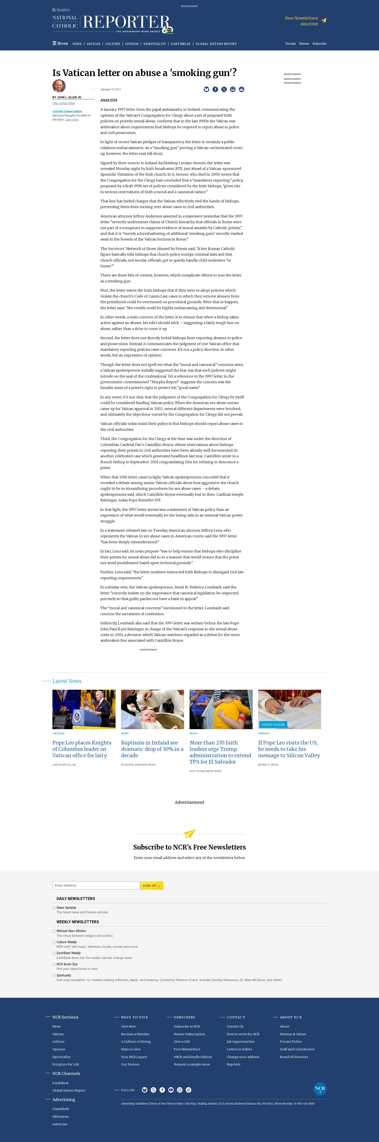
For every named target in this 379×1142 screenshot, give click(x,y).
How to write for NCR (243, 1034)
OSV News (149, 764)
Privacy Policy (291, 1042)
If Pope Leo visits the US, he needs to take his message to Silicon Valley (289, 749)
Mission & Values (293, 1034)
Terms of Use (157, 1103)
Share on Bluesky (206, 89)
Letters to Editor (239, 1049)
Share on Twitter (224, 89)
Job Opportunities (241, 1042)
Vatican (93, 44)
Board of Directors (294, 1057)
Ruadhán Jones (132, 764)
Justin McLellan (64, 764)
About (284, 1026)
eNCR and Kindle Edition (193, 1057)
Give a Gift (182, 1042)
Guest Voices (273, 724)
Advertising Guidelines (134, 1103)
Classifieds (60, 1109)
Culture (112, 44)
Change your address (243, 1057)
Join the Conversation (67, 111)
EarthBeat (181, 44)
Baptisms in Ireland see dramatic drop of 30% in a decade (152, 749)
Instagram (179, 1090)
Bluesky (144, 1090)
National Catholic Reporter (320, 1089)
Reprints (233, 1064)
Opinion (132, 44)
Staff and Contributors (297, 1049)
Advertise (59, 1124)
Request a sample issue (192, 1064)
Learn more (71, 119)
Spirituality (154, 44)
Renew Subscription (189, 1034)
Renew (304, 43)
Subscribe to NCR (187, 1026)
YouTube (171, 1090)
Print (241, 89)
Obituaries (60, 1117)
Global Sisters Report (216, 44)
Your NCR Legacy (134, 1057)
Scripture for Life (65, 1064)
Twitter (153, 1090)
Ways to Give (131, 1049)
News (77, 44)
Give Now (128, 1026)
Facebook (162, 1090)
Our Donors (130, 1064)
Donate (291, 43)
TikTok (188, 1090)
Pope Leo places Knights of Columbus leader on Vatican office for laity (81, 749)
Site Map (191, 1103)
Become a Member (135, 1034)
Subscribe (320, 43)
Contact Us (235, 1026)
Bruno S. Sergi (268, 764)
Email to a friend (233, 89)
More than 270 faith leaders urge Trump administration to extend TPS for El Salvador (220, 752)
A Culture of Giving (136, 1042)
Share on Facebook (215, 89)
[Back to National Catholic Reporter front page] (112, 25)
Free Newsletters (187, 1049)
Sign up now (309, 23)
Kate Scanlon (199, 771)
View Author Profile (63, 103)
